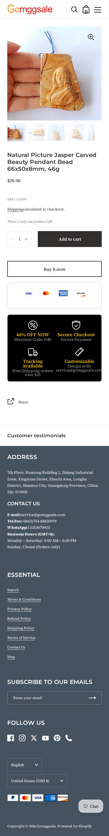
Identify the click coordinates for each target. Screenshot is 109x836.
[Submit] (92, 698)
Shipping (15, 209)
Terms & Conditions (24, 599)
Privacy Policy (19, 609)
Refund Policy (19, 618)
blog (11, 656)
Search (13, 590)
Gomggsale (46, 826)
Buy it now (55, 269)
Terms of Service (21, 637)
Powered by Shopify (75, 826)
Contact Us (16, 647)
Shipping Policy (20, 628)
